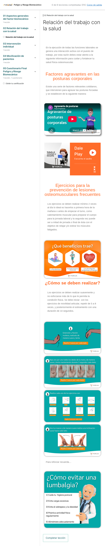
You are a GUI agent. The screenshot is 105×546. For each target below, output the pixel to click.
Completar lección (55, 538)
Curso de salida (94, 5)
